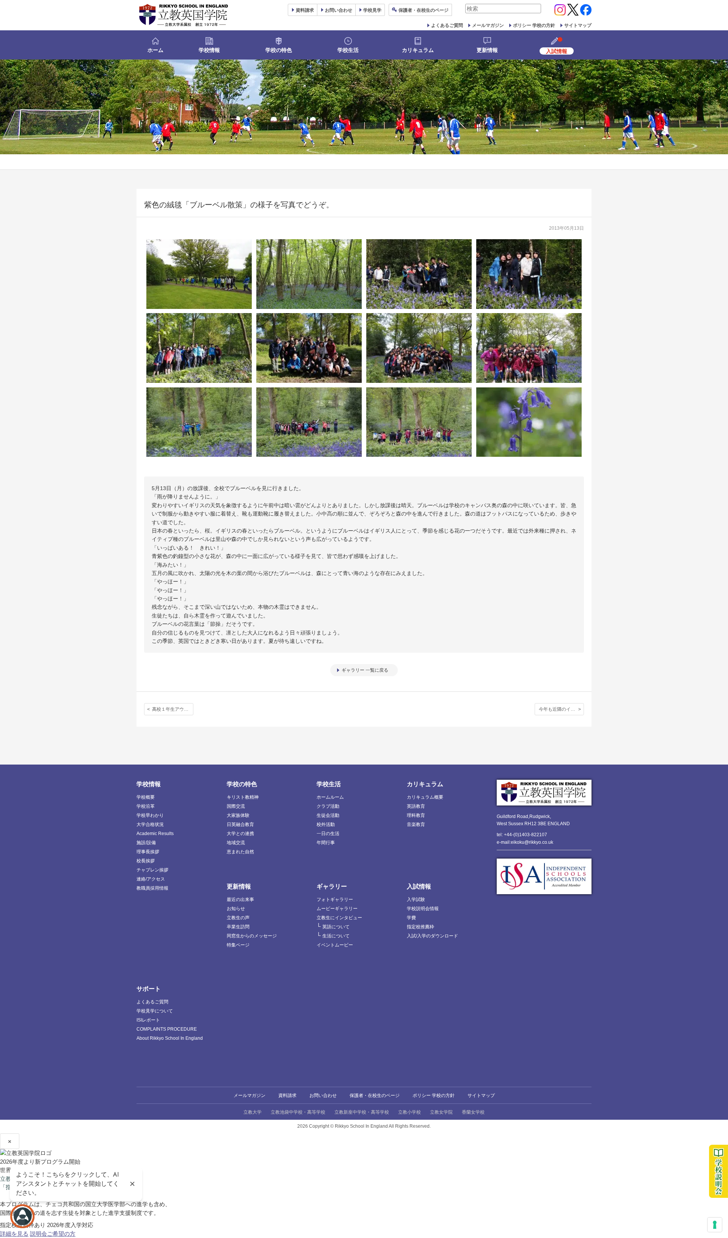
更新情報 (487, 50)
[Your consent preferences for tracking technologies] (715, 1225)
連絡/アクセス (150, 879)
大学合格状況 (150, 824)
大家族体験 (238, 815)
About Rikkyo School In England (169, 1038)
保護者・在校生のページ (375, 1095)
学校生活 (348, 50)
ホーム (155, 50)
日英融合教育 (240, 824)
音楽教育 (416, 824)
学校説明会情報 (423, 908)
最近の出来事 (240, 899)
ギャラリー (332, 886)
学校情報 (209, 50)
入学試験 (416, 899)
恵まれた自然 (240, 851)
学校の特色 (278, 50)
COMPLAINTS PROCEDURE (166, 1029)
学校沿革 (145, 806)
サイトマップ (578, 25)
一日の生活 (328, 833)
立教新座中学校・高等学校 (361, 1112)
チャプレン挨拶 (152, 870)
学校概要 (145, 797)
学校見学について (154, 1011)
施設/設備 (146, 842)
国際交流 (236, 806)
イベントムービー (335, 945)
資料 (305, 10)
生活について (336, 936)
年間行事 (326, 842)
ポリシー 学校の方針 (534, 25)
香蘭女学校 (473, 1112)
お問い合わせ (338, 10)
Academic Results (155, 833)
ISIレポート (148, 1020)
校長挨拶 (145, 860)
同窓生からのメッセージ (252, 936)
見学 (372, 10)
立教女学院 (441, 1112)
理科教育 (416, 815)
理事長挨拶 (147, 851)
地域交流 (236, 842)
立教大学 (252, 1112)
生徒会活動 (328, 815)
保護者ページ (424, 10)
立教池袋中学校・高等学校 (298, 1112)
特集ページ (238, 945)
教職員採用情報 (152, 888)
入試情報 (419, 886)
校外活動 (326, 824)
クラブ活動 (328, 806)
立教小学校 (409, 1112)
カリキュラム (418, 50)
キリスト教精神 (243, 797)
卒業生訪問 (238, 926)
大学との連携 (240, 833)
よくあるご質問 (447, 25)
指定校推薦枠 (420, 926)
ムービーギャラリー (337, 908)
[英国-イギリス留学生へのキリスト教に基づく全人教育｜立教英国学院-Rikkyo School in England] (183, 15)
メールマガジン (488, 25)
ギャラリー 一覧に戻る (365, 670)
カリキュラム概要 (425, 797)
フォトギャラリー (335, 899)
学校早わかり (150, 815)
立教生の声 (238, 917)
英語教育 (416, 806)
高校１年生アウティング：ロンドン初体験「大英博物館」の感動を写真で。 (172, 709)
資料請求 (287, 1095)
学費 (411, 917)
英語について (336, 926)
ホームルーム (330, 797)
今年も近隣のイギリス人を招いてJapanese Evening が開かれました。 (561, 709)
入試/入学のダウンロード (432, 936)
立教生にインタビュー (339, 917)
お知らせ (236, 908)
